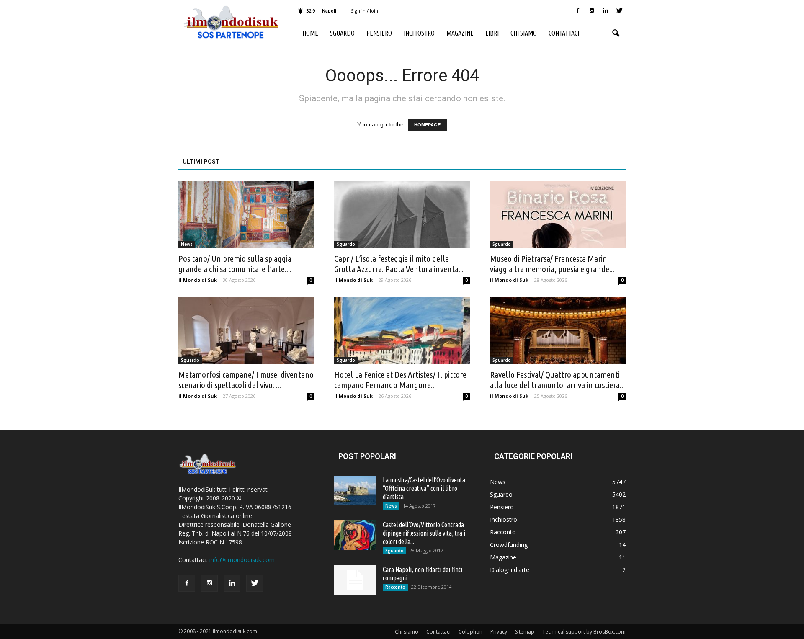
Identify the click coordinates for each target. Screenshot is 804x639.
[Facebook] (578, 11)
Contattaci (564, 33)
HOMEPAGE (427, 124)
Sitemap (524, 631)
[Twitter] (619, 11)
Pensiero (379, 33)
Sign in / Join (364, 11)
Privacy (498, 631)
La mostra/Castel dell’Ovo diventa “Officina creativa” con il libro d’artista (424, 488)
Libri (492, 33)
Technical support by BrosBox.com (584, 631)
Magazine (460, 33)
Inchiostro (419, 33)
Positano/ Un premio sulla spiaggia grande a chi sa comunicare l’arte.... (234, 263)
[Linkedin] (605, 11)
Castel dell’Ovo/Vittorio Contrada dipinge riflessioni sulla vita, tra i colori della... (424, 533)
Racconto (395, 587)
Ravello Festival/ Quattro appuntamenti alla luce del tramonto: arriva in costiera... (557, 379)
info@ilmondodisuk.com (242, 560)
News (187, 244)
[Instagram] (591, 11)
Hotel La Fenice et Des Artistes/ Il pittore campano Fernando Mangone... (400, 379)
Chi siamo (523, 33)
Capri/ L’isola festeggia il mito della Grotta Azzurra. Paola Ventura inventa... (399, 263)
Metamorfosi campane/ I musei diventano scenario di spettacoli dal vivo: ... (246, 379)
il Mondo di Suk (197, 280)
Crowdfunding (509, 545)
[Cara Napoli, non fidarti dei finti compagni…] (355, 580)
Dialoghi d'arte (509, 570)
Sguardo (342, 33)
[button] (616, 33)
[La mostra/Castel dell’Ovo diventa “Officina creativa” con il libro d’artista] (355, 490)
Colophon (470, 631)
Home (310, 33)
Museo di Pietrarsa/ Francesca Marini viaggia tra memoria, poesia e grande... (552, 263)
